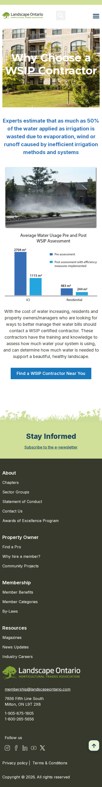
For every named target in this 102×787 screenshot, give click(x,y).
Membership (16, 582)
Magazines (12, 637)
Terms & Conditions (49, 763)
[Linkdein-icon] (25, 748)
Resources (14, 628)
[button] (60, 15)
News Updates (15, 647)
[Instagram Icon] (7, 748)
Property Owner (20, 537)
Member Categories (20, 601)
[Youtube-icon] (33, 748)
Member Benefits (17, 592)
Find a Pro (11, 546)
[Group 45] (42, 748)
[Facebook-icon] (16, 748)
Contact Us (12, 511)
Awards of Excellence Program (30, 520)
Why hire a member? (21, 556)
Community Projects (20, 566)
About (9, 473)
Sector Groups (15, 492)
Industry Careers (17, 656)
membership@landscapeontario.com (37, 689)
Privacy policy (15, 763)
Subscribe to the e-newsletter (51, 447)
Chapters (10, 482)
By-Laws (10, 611)
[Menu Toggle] (96, 16)
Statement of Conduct (22, 501)
